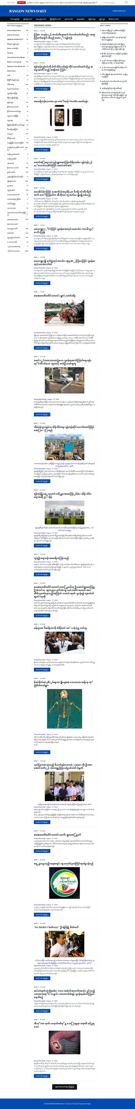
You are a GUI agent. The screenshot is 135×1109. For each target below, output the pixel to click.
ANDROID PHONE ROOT (15, 39)
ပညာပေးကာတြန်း (12, 116)
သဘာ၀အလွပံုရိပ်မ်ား (14, 199)
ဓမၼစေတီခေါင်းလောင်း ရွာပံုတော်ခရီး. (55, 295)
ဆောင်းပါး (10, 233)
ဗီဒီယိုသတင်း (11, 138)
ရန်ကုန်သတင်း (27, 19)
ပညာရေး (10, 120)
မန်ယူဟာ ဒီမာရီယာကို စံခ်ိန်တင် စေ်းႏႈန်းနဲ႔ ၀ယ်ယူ (60, 627)
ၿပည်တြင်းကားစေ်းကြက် (15, 143)
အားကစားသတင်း (12, 219)
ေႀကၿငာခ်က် (12, 242)
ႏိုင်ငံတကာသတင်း (13, 251)
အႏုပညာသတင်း (12, 228)
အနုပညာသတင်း (41, 19)
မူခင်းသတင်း (11, 172)
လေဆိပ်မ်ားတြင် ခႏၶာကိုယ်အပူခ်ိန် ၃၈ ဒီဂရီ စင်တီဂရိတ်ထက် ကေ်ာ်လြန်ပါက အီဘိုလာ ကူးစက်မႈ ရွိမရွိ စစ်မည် (62, 193)
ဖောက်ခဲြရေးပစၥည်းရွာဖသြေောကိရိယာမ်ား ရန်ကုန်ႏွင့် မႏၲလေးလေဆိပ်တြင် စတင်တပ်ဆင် (63, 164)
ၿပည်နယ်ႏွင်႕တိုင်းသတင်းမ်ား (15, 148)
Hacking (10, 53)
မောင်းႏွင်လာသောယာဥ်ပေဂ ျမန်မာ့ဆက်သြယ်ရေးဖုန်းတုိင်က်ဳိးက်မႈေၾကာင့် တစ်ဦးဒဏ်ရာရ (62, 362)
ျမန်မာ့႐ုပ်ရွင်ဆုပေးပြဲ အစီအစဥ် (112, 88)
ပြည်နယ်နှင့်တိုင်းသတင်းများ (16, 125)
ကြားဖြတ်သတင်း (55, 19)
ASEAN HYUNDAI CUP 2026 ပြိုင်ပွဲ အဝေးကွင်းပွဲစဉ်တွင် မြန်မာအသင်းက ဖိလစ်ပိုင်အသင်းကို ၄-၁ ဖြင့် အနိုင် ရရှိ (59, 2)
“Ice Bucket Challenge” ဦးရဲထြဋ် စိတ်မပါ (56, 927)
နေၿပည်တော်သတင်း (13, 237)
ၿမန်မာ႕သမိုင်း (12, 159)
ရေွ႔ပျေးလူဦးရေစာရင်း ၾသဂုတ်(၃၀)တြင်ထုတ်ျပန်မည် (63, 863)
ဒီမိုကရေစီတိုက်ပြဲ (12, 98)
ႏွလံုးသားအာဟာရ (13, 246)
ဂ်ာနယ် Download (13, 89)
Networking (11, 71)
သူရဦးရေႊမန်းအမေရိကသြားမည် (51, 558)
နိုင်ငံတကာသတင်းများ (14, 111)
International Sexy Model (16, 57)
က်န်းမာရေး (10, 84)
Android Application (14, 30)
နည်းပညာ (102, 19)
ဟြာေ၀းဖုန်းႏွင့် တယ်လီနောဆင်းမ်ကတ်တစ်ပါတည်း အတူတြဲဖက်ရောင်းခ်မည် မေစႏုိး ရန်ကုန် (64, 36)
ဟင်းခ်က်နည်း (11, 203)
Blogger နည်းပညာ (13, 44)
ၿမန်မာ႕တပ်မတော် (13, 154)
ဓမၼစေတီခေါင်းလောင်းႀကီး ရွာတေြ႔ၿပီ (57, 834)
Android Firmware (13, 35)
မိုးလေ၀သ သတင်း (13, 168)
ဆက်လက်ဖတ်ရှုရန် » (42, 54)
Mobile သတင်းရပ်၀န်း (14, 62)
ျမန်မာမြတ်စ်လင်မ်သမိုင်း (15, 177)
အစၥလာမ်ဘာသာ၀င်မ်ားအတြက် (16, 214)
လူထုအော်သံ (80, 19)
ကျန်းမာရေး (92, 19)
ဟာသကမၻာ (11, 208)
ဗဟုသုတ (10, 134)
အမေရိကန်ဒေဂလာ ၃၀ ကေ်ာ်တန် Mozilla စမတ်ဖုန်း (61, 101)
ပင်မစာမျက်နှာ (15, 19)
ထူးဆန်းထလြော (12, 93)
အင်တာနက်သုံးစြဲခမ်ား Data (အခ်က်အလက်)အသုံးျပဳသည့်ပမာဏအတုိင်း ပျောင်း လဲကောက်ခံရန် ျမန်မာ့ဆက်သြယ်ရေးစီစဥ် (64, 994)
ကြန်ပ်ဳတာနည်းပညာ (13, 80)
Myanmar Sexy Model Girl (16, 66)
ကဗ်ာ (8, 75)
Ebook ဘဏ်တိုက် (12, 48)
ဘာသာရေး (10, 163)
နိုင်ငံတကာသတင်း (12, 107)
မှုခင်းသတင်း (69, 19)
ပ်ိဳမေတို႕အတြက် (12, 129)
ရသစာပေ (10, 186)
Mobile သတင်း (114, 19)
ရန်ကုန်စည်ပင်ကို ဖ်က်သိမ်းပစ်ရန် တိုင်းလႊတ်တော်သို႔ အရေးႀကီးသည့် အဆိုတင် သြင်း (63, 68)
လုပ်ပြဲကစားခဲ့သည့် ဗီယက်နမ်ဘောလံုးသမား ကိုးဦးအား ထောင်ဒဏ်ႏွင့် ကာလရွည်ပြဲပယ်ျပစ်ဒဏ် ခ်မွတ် (63, 766)
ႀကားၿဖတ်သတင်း (13, 195)
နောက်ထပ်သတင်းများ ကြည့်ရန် (64, 1087)
